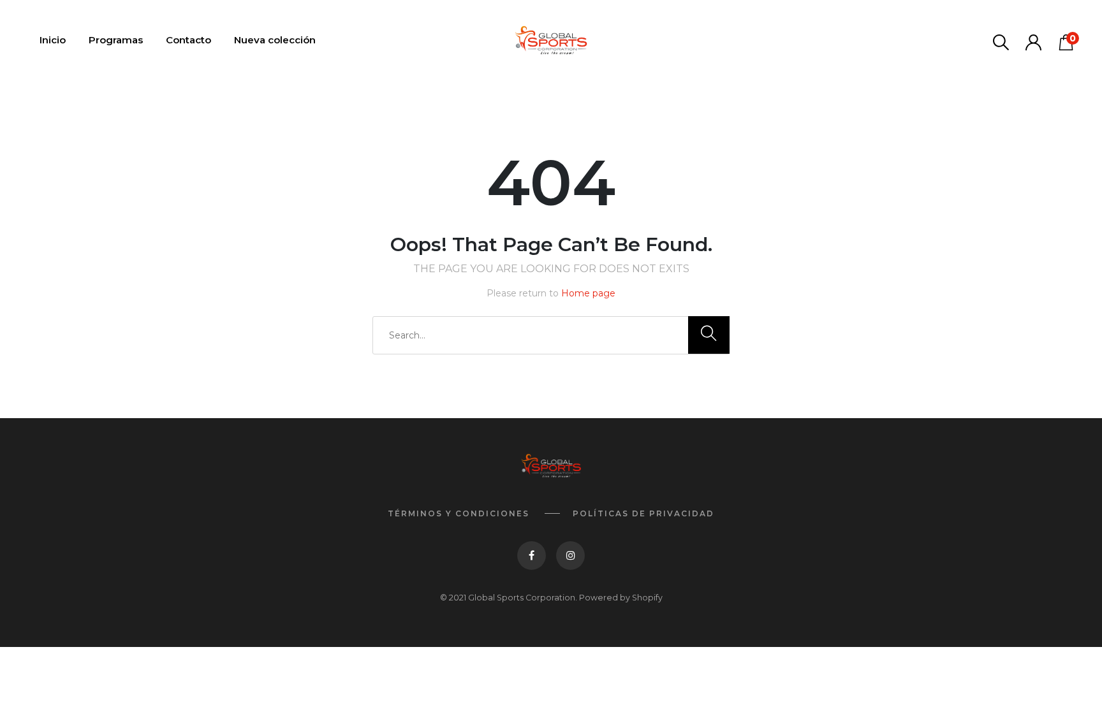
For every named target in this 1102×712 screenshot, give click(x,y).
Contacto (188, 40)
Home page (588, 293)
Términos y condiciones (458, 513)
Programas (116, 40)
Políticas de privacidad (643, 513)
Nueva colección (275, 40)
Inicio (53, 40)
